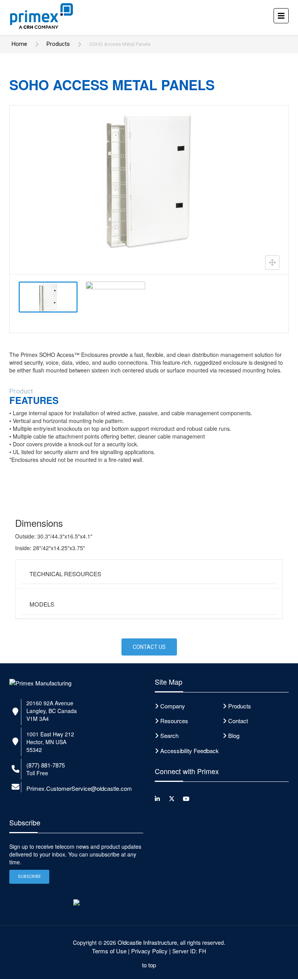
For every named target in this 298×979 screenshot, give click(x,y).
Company (172, 706)
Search (169, 735)
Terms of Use (109, 951)
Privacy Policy (149, 951)
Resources (174, 721)
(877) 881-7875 (45, 765)
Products (58, 43)
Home (19, 43)
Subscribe (29, 876)
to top (149, 965)
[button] (149, 574)
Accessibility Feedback (189, 750)
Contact (238, 721)
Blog (233, 735)
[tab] (149, 574)
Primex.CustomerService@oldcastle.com (79, 788)
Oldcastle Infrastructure (147, 942)
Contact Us (149, 647)
